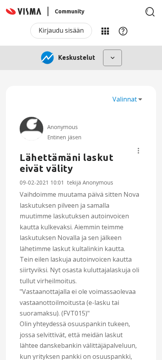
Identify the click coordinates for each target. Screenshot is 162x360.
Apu (123, 31)
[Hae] (150, 12)
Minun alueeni (105, 31)
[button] (138, 150)
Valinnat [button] (124, 99)
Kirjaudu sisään (61, 30)
